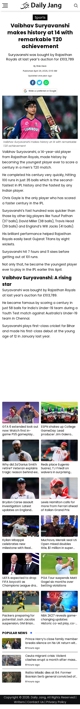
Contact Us (35, 702)
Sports (40, 17)
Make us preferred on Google (42, 90)
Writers (19, 702)
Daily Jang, (38, 697)
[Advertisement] (40, 371)
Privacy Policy (56, 702)
